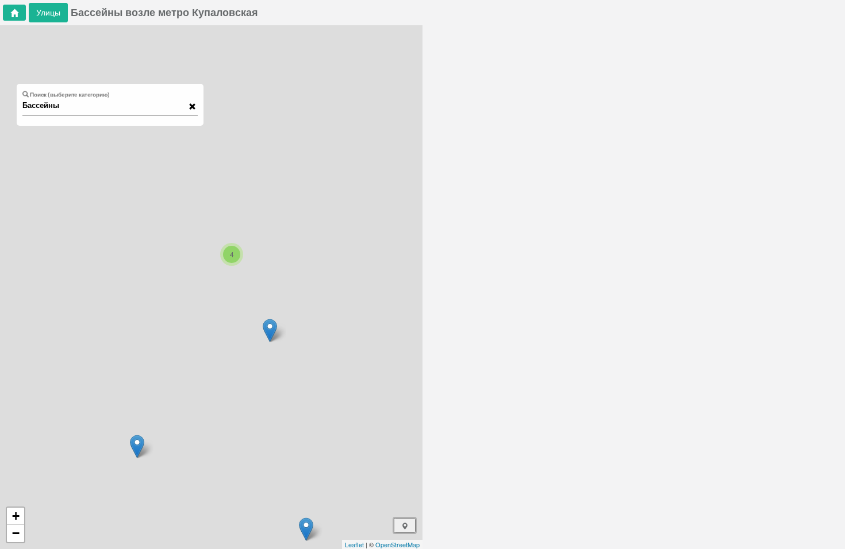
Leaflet (354, 544)
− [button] (16, 533)
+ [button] (16, 516)
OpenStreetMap (397, 544)
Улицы (48, 12)
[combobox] (104, 105)
